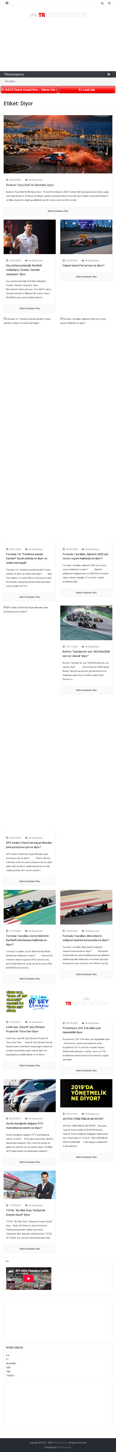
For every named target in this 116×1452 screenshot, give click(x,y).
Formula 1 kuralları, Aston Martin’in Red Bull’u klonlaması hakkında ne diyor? (27, 940)
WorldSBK (11, 1363)
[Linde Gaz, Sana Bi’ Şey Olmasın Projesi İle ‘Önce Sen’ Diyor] (30, 1001)
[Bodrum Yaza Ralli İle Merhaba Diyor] (58, 144)
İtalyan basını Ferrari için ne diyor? (83, 265)
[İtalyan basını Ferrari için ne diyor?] (86, 236)
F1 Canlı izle (87, 89)
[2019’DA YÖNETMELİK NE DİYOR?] (86, 1093)
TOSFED (10, 1375)
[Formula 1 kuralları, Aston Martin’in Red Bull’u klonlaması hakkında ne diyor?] (30, 907)
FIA (7, 1355)
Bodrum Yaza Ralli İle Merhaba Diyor (30, 185)
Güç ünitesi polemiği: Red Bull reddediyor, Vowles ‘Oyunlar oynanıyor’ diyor (24, 270)
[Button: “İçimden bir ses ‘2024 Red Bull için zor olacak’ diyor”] (86, 622)
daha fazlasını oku (58, 211)
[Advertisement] (58, 44)
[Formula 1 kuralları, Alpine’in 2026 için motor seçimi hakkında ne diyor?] (86, 429)
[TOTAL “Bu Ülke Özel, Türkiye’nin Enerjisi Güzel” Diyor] (30, 1184)
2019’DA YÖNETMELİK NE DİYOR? (83, 1118)
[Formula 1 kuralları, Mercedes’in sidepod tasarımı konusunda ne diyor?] (86, 907)
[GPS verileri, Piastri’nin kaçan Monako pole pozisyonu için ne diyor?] (30, 718)
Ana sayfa (10, 81)
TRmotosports (14, 74)
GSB (8, 1367)
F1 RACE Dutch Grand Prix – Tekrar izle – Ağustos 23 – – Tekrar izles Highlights (29, 89)
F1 (7, 1359)
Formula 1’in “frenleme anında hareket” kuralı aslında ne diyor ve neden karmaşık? (26, 558)
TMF (8, 1371)
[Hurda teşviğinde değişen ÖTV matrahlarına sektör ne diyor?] (30, 1095)
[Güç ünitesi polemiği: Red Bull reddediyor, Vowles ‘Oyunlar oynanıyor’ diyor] (30, 236)
